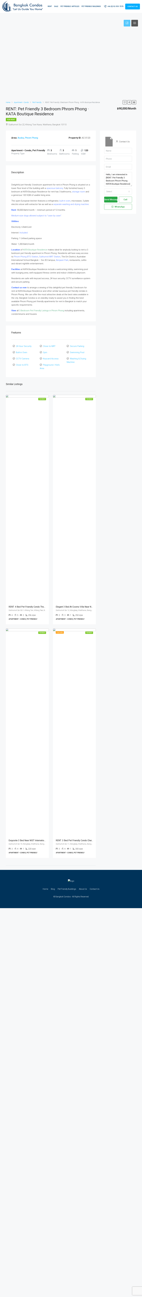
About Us (83, 889)
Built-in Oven (21, 352)
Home (45, 889)
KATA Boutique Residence (35, 249)
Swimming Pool (77, 352)
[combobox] (118, 191)
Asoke (21, 138)
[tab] (127, 23)
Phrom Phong (31, 138)
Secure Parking (77, 346)
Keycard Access (51, 358)
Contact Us (132, 6)
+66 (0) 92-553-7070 (115, 6)
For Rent (11, 120)
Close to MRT (49, 346)
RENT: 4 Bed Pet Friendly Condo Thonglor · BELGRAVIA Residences (41, 606)
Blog (53, 889)
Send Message (110, 199)
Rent (50, 6)
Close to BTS (22, 365)
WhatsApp (119, 207)
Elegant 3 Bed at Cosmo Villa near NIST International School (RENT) (89, 606)
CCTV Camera (22, 358)
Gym (45, 352)
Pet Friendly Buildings (91, 6)
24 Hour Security (23, 346)
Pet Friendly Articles (69, 6)
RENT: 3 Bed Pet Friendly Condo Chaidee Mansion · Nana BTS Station (89, 840)
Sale (56, 6)
